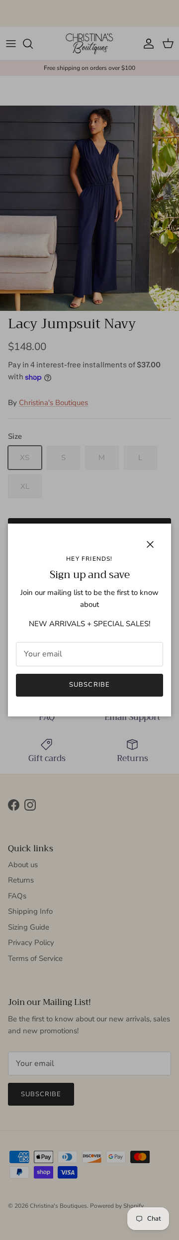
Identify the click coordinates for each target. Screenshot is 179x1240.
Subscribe (89, 684)
